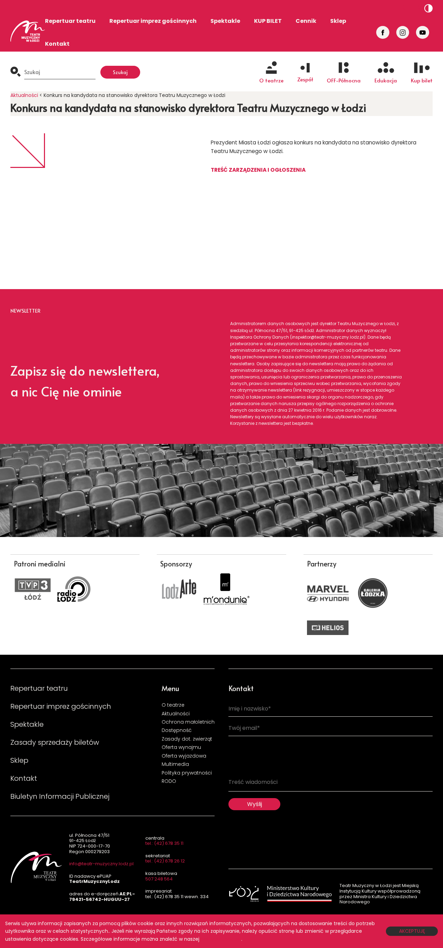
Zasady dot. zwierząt (187, 738)
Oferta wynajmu (181, 747)
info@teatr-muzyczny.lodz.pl (101, 863)
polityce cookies (220, 939)
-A (400, 8)
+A (415, 8)
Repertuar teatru (70, 21)
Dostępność (177, 730)
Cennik (306, 21)
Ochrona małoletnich (188, 721)
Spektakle (225, 21)
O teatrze (173, 704)
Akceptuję (412, 931)
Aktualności (24, 95)
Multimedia (175, 764)
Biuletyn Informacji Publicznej (59, 796)
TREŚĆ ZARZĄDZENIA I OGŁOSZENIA (258, 169)
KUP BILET (268, 21)
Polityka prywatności (187, 772)
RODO (169, 781)
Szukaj (120, 72)
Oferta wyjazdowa (184, 755)
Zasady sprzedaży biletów (54, 742)
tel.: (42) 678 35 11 (164, 843)
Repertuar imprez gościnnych (153, 21)
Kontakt (57, 44)
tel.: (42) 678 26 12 (165, 861)
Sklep (338, 21)
